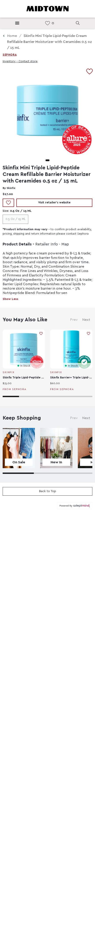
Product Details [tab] (17, 244)
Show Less (10, 299)
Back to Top (47, 491)
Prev (74, 319)
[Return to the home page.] (47, 8)
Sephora (10, 54)
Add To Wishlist (8, 203)
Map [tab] (65, 244)
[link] (47, 23)
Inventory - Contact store (20, 61)
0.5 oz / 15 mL (15, 219)
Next (86, 319)
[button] (47, 160)
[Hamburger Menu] (17, 23)
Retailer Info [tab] (46, 244)
